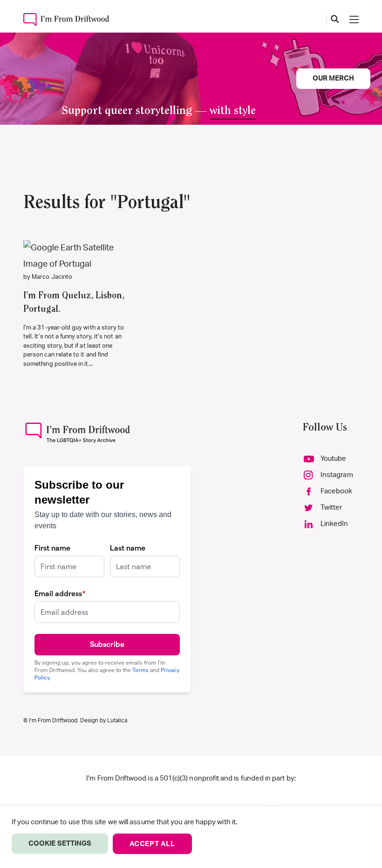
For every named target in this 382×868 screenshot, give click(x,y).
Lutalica (117, 720)
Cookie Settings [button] (59, 843)
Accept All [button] (152, 844)
